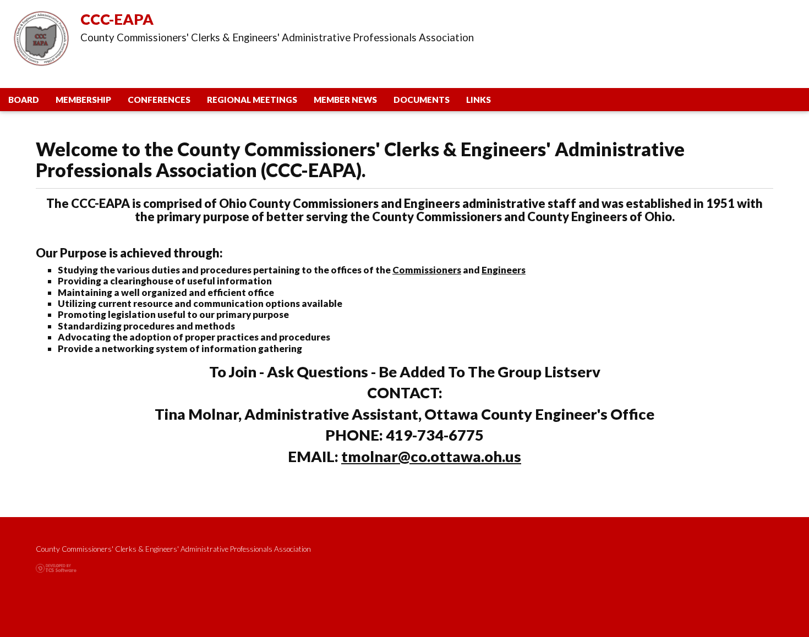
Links (478, 100)
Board (23, 100)
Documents (421, 100)
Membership (83, 100)
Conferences (159, 100)
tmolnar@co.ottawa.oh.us (431, 456)
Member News (345, 100)
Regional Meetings (252, 100)
